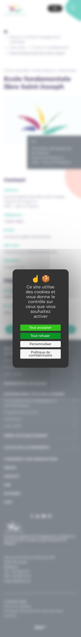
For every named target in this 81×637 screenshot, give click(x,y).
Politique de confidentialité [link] (40, 353)
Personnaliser (40, 344)
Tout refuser (40, 336)
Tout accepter (40, 327)
